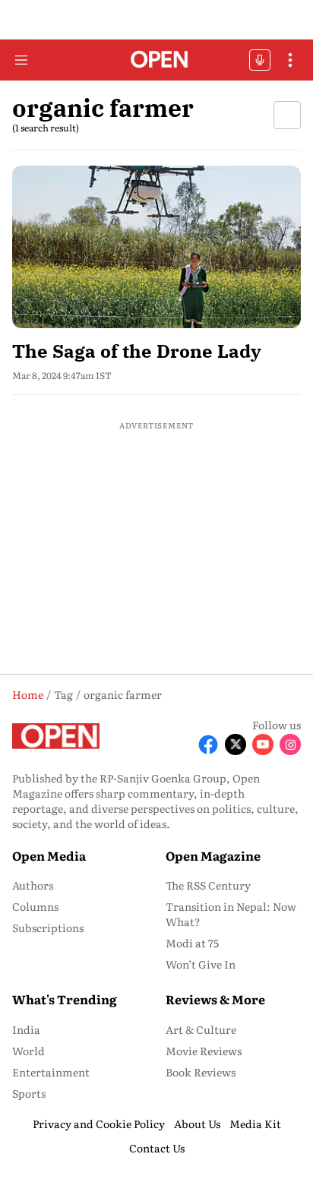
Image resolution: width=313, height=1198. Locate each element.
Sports (29, 1093)
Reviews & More (215, 999)
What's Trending (64, 999)
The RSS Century (208, 885)
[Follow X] (235, 744)
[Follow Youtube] (262, 744)
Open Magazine (213, 855)
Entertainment (51, 1071)
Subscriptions (48, 927)
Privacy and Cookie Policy (99, 1123)
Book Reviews (201, 1071)
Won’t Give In (201, 964)
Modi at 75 (192, 942)
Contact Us (157, 1147)
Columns (35, 906)
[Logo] (156, 60)
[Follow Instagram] (290, 744)
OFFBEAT (259, 60)
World (28, 1050)
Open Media (49, 855)
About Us (197, 1123)
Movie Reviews (204, 1050)
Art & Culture (201, 1029)
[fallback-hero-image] (156, 247)
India (26, 1029)
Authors (32, 885)
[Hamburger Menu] (21, 60)
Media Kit (255, 1123)
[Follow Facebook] (208, 744)
